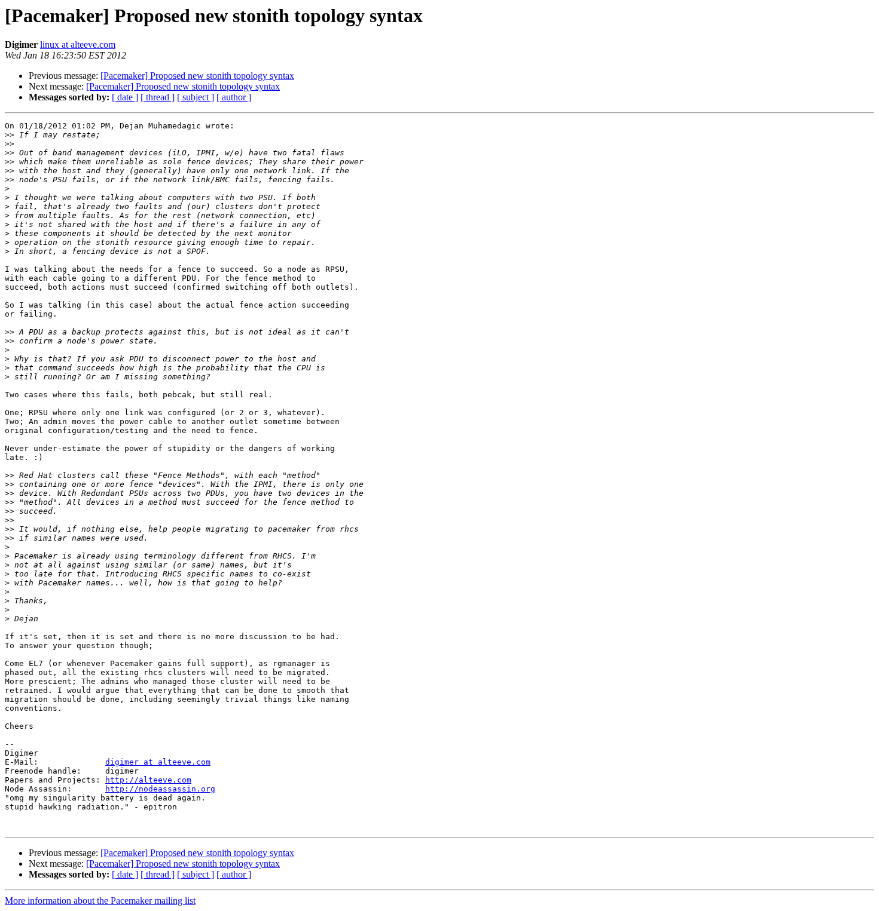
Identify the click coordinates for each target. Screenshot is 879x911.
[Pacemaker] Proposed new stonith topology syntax (197, 75)
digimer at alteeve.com (157, 761)
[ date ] (125, 97)
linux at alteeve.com (77, 44)
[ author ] (233, 97)
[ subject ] (195, 97)
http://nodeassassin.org (160, 788)
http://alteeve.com (148, 779)
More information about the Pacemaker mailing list (100, 900)
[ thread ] (158, 97)
